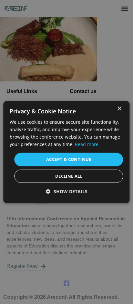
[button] (66, 191)
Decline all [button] (68, 176)
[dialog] (66, 152)
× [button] (119, 108)
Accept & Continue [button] (68, 159)
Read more (86, 144)
